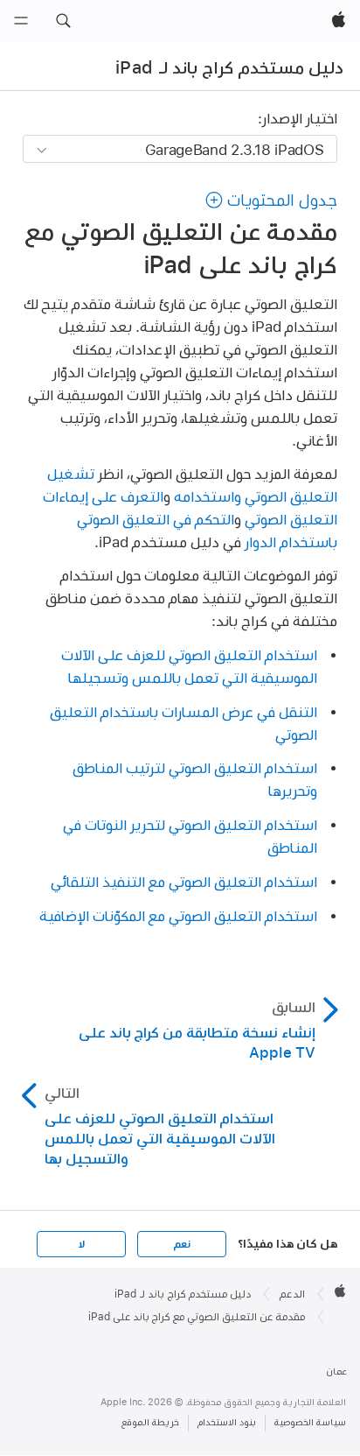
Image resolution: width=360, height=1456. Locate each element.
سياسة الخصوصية (310, 1422)
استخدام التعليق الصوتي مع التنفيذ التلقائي (184, 881)
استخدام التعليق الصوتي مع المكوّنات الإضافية (178, 915)
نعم (181, 1244)
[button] (63, 21)
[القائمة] (21, 21)
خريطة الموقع (150, 1422)
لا (82, 1244)
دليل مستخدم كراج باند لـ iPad (229, 67)
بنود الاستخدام (226, 1422)
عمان (336, 1371)
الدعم (292, 1294)
